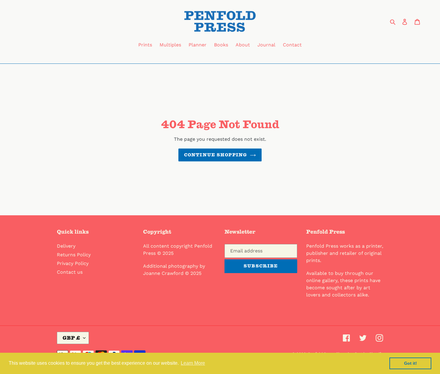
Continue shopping (215, 154)
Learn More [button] (193, 363)
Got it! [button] (410, 363)
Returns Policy (74, 255)
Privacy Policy (73, 263)
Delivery (66, 246)
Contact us (70, 272)
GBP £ (71, 337)
